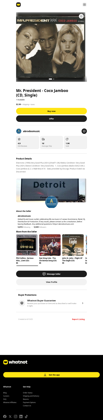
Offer (51, 118)
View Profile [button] (51, 282)
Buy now (51, 111)
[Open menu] (84, 4)
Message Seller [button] (53, 274)
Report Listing (78, 319)
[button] (84, 131)
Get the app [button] (54, 375)
